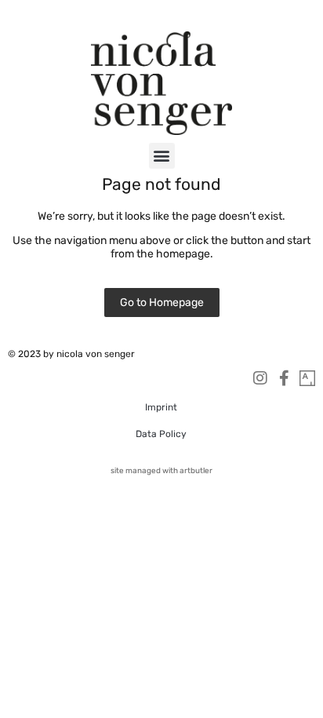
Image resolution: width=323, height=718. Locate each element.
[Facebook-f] (284, 378)
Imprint (161, 407)
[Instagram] (260, 378)
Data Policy (161, 433)
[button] (162, 156)
